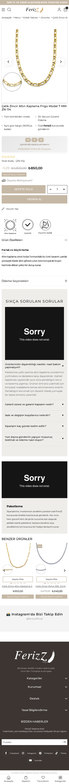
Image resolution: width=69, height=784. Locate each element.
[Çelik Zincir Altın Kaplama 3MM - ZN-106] (18, 563)
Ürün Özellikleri (12, 240)
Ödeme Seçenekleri (15, 281)
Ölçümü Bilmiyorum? (19, 180)
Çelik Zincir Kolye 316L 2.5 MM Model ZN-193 (51, 586)
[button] (11, 583)
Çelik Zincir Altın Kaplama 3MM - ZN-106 (18, 586)
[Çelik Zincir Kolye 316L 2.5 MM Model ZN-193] (51, 563)
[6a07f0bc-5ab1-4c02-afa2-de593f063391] (34, 656)
